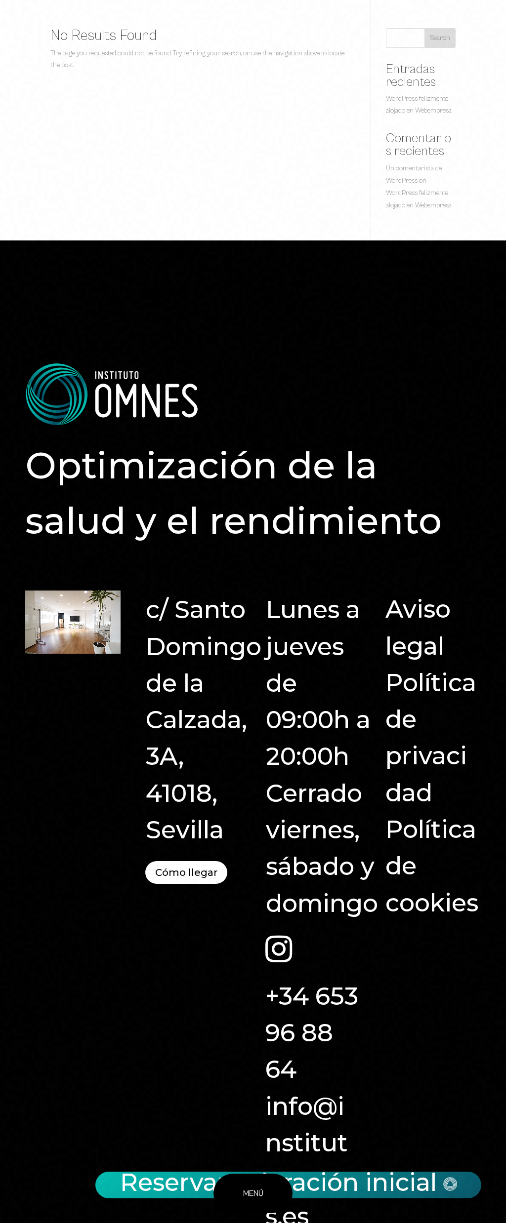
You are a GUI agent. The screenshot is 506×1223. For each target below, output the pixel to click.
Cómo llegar (186, 872)
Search (440, 38)
